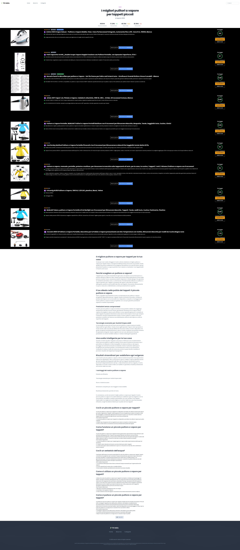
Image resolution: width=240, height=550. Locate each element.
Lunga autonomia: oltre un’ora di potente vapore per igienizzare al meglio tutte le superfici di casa (69, 37)
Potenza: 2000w (49, 193)
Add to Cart (220, 42)
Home (28, 3)
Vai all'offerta (220, 39)
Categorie (43, 3)
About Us (35, 3)
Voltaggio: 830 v (49, 196)
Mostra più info (114, 47)
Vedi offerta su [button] (125, 47)
